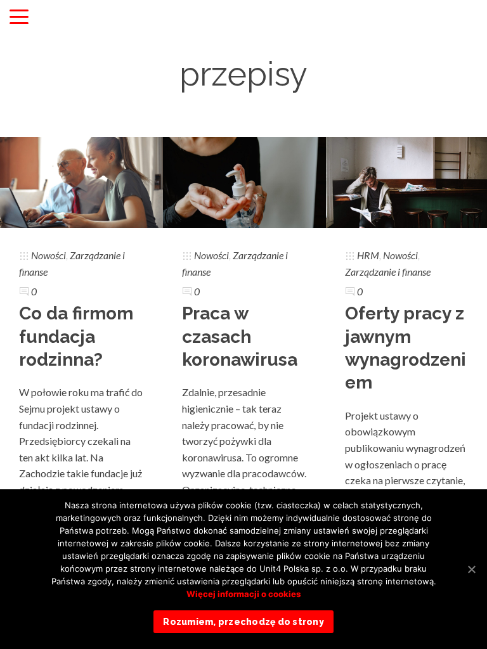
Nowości (48, 255)
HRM (368, 255)
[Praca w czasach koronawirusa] (244, 181)
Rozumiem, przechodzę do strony (243, 622)
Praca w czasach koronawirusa (239, 336)
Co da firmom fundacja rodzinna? (76, 336)
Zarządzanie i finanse (388, 272)
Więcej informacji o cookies (243, 594)
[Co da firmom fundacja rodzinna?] (81, 181)
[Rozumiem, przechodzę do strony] (471, 569)
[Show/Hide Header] (19, 17)
